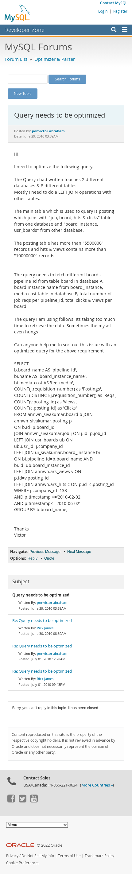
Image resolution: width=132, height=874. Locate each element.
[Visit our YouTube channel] (34, 801)
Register (120, 11)
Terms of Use (69, 855)
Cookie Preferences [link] (23, 862)
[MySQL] (17, 13)
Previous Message (44, 552)
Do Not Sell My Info (37, 855)
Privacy (12, 855)
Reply (32, 558)
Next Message (79, 552)
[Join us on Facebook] (11, 801)
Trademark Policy (99, 855)
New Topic (22, 93)
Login (102, 11)
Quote (49, 558)
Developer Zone (24, 29)
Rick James (45, 628)
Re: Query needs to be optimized (42, 620)
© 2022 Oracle (49, 845)
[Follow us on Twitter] (22, 801)
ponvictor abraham (52, 602)
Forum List (16, 59)
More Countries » (97, 785)
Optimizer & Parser (54, 59)
